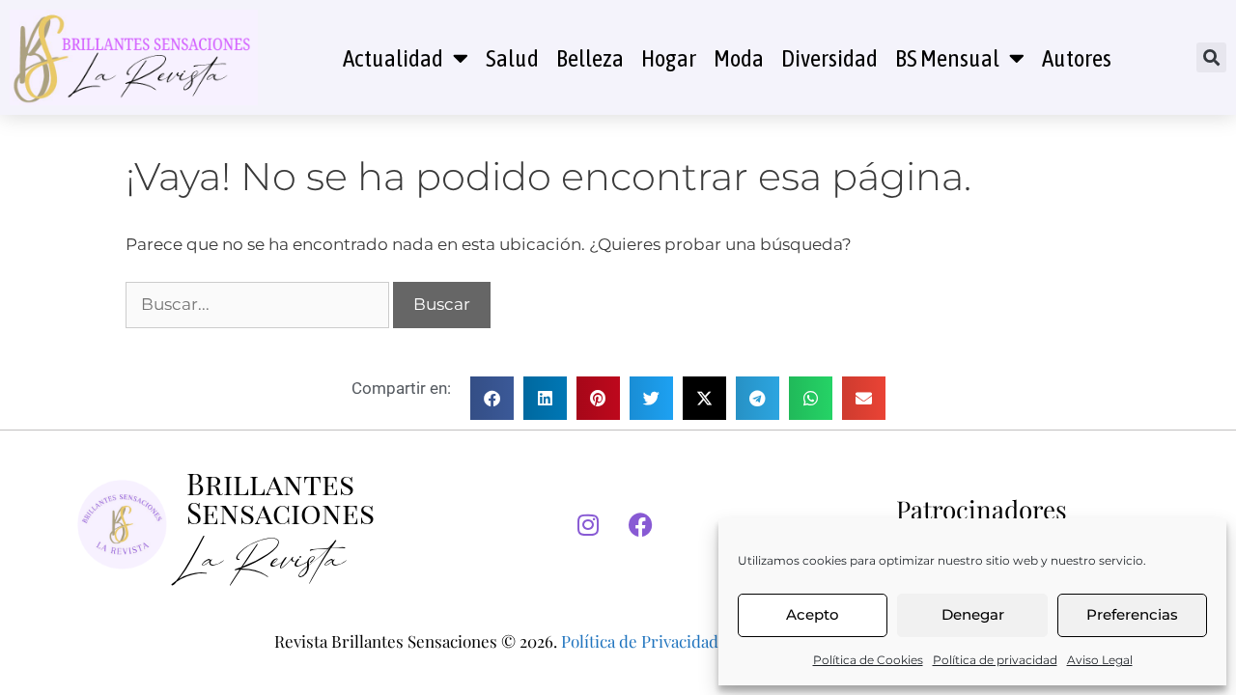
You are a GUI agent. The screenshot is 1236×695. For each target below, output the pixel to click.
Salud (512, 57)
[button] (1211, 57)
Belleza (590, 57)
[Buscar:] (259, 304)
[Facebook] (641, 525)
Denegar (972, 614)
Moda (739, 57)
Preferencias (1132, 614)
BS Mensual (947, 57)
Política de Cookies (868, 660)
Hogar (668, 57)
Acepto (812, 614)
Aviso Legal (1100, 660)
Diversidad (829, 57)
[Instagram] (588, 525)
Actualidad (393, 57)
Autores (1076, 57)
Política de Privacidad (639, 641)
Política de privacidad (995, 660)
